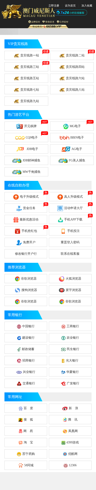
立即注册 (53, 5)
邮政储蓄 (28, 349)
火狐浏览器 (73, 278)
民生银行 (73, 349)
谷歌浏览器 (29, 278)
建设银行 (28, 337)
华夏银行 (72, 372)
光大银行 (72, 360)
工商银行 (73, 326)
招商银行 (28, 360)
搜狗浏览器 (29, 290)
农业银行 (73, 337)
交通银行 (29, 383)
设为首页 (70, 5)
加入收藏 (86, 5)
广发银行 (73, 383)
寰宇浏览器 (73, 290)
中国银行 (28, 326)
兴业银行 (29, 372)
